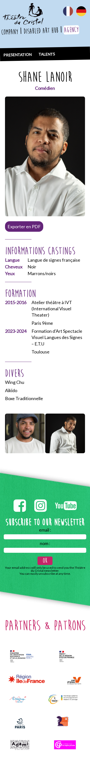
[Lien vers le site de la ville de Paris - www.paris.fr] (20, 723)
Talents (47, 54)
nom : (45, 543)
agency (71, 30)
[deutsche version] (81, 9)
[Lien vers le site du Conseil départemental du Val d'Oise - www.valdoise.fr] (74, 680)
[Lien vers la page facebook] (20, 498)
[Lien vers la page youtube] (65, 498)
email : (45, 530)
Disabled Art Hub (41, 31)
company (9, 32)
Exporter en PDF (24, 226)
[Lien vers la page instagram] (40, 498)
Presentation (18, 54)
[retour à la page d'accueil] (22, 6)
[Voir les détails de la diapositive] (25, 433)
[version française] (68, 9)
